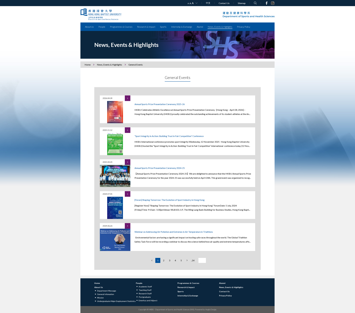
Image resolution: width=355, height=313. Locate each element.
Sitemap (242, 3)
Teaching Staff (145, 290)
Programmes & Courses (121, 26)
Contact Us (224, 3)
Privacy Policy (243, 26)
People (101, 26)
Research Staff (145, 293)
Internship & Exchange (181, 26)
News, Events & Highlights (220, 26)
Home (88, 64)
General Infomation (105, 294)
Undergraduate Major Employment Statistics (116, 301)
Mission (100, 297)
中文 (208, 3)
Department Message (106, 291)
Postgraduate (145, 297)
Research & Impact (146, 26)
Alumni (200, 26)
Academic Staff (145, 286)
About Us (89, 26)
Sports (163, 26)
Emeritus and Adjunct (148, 300)
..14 (192, 260)
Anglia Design (210, 309)
